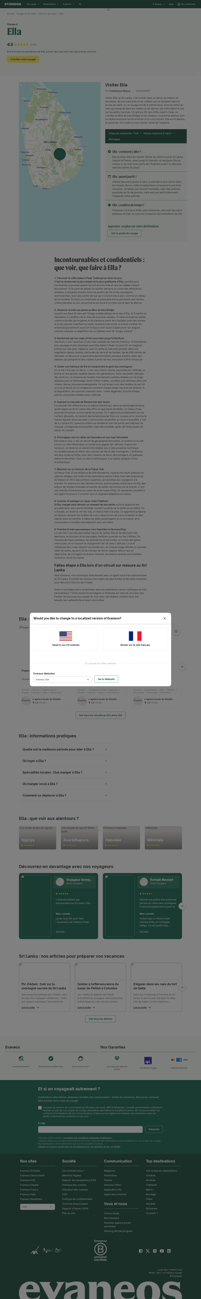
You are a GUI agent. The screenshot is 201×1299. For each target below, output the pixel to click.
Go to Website (106, 679)
